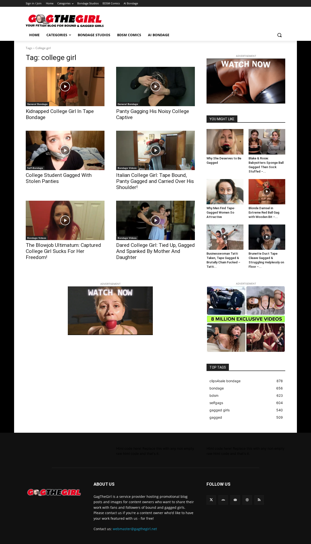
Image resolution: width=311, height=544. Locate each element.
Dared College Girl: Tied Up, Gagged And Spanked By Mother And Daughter (155, 251)
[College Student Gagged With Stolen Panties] (65, 150)
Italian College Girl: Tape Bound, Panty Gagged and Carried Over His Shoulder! (155, 181)
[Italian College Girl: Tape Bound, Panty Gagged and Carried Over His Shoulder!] (155, 150)
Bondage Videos (127, 168)
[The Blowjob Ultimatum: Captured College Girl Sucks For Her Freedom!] (65, 220)
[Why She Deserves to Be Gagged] (225, 141)
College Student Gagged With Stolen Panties (59, 178)
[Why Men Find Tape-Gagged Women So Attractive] (225, 191)
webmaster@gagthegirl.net (135, 529)
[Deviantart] (223, 500)
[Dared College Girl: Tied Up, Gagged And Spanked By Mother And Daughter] (155, 220)
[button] (279, 35)
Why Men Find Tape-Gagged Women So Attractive (221, 212)
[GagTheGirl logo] (54, 492)
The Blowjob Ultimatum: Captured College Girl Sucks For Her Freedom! (63, 251)
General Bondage (37, 104)
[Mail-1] (235, 500)
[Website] (247, 500)
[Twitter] (211, 500)
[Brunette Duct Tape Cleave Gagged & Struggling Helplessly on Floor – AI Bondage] (267, 237)
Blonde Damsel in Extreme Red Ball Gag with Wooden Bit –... (264, 212)
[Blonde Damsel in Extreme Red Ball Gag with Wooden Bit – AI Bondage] (267, 191)
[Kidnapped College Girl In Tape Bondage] (65, 86)
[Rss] (259, 500)
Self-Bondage (35, 168)
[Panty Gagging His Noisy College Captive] (155, 86)
